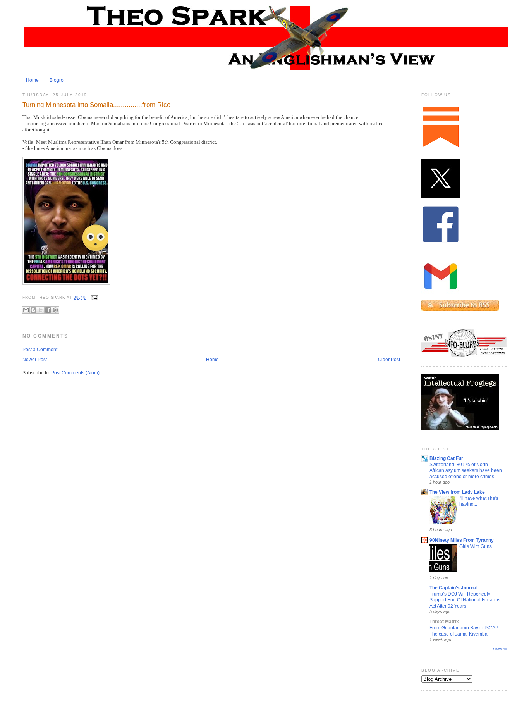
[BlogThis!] (33, 310)
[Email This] (26, 310)
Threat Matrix (444, 621)
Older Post (389, 359)
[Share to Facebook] (48, 310)
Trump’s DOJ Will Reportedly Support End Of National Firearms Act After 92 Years (464, 599)
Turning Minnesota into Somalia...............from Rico (96, 104)
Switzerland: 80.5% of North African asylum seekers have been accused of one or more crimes (465, 470)
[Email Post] (94, 297)
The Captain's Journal (453, 588)
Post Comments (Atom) (75, 372)
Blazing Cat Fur (446, 458)
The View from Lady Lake (457, 492)
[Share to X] (41, 310)
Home (32, 80)
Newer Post (34, 359)
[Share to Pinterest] (55, 310)
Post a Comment (39, 349)
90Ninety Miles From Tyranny (461, 540)
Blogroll (58, 80)
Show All (500, 649)
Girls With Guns (475, 546)
